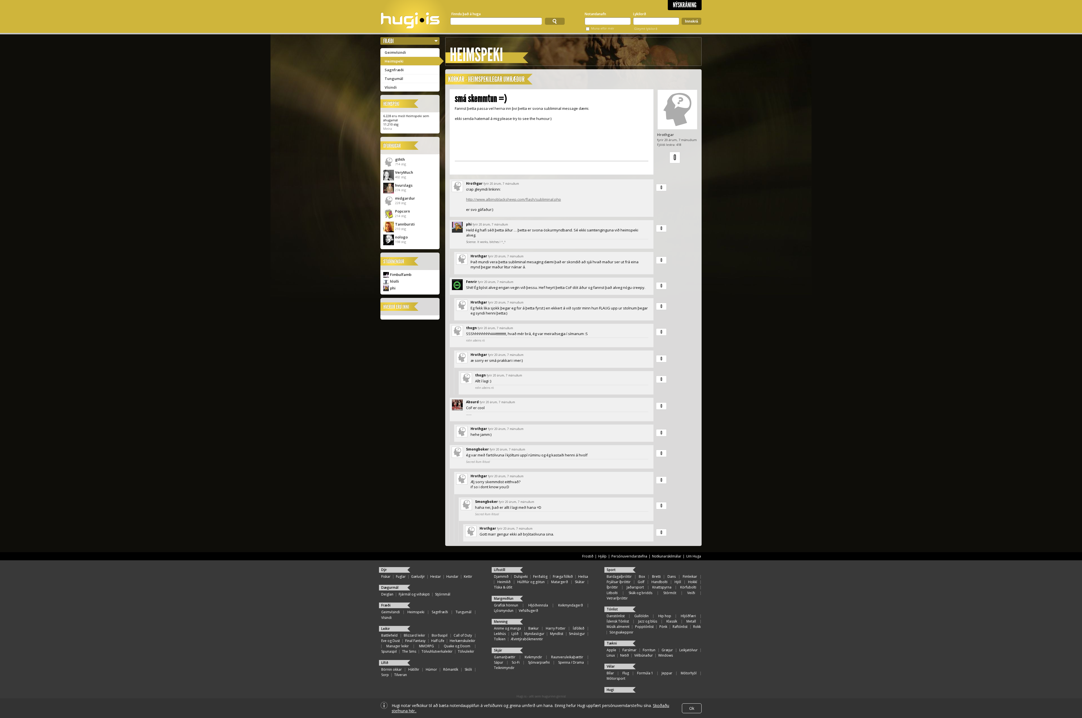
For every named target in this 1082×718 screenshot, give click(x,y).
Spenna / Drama (571, 662)
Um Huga (693, 556)
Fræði (388, 40)
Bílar (610, 673)
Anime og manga (507, 628)
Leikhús (500, 633)
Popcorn (402, 211)
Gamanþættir (504, 657)
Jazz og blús (647, 621)
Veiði (691, 592)
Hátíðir (413, 669)
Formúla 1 (645, 673)
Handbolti (659, 581)
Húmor (431, 669)
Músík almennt (618, 626)
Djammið (501, 576)
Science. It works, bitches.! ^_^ (486, 242)
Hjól (678, 581)
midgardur (405, 198)
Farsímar (629, 650)
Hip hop (664, 616)
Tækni (612, 643)
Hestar (435, 576)
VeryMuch (404, 172)
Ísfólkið (578, 628)
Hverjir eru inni (396, 307)
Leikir (385, 628)
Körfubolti (688, 587)
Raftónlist (680, 626)
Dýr (384, 569)
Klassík (671, 621)
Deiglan (387, 594)
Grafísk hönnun (506, 605)
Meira (387, 128)
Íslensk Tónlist (618, 621)
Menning (501, 621)
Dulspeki (521, 576)
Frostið (587, 556)
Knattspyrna (661, 587)
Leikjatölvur (688, 650)
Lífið (384, 662)
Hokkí (692, 581)
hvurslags (404, 185)
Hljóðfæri (688, 616)
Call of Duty (463, 635)
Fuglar (401, 576)
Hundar (452, 576)
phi (393, 288)
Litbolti (612, 592)
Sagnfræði (394, 69)
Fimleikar (690, 576)
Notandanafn (595, 14)
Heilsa (583, 576)
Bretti (656, 576)
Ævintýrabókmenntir (527, 639)
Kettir (468, 576)
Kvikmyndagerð (570, 605)
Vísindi (391, 87)
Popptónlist (644, 626)
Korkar (456, 79)
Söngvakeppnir (621, 632)
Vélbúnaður (643, 655)
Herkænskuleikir (462, 640)
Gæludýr (418, 576)
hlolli (394, 281)
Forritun (649, 650)
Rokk (697, 626)
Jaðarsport (635, 587)
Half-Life (437, 640)
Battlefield (389, 635)
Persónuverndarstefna (629, 556)
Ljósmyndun (503, 610)
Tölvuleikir (466, 651)
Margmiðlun (503, 598)
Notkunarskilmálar (666, 556)
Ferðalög (540, 576)
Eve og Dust (390, 640)
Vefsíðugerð (528, 610)
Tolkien (499, 639)
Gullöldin (641, 616)
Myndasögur (534, 633)
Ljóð (514, 633)
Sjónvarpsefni (539, 662)
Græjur (667, 650)
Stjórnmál (442, 594)
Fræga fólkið (563, 576)
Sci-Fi (516, 662)
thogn (471, 327)
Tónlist (612, 609)
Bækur (533, 628)
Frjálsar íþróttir (619, 581)
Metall (691, 621)
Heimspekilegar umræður (496, 79)
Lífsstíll (499, 569)
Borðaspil (439, 635)
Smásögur (577, 633)
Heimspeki (394, 61)
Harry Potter (556, 628)
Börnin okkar (391, 669)
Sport (611, 569)
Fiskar (386, 576)
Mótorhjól (689, 673)
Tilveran (400, 674)
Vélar (611, 666)
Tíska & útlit (503, 587)
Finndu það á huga (466, 14)
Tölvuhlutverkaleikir (437, 651)
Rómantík (450, 669)
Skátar (580, 581)
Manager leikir (397, 646)
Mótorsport (616, 678)
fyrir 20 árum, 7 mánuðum (501, 184)
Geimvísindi (395, 52)
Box (642, 576)
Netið (624, 655)
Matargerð (559, 581)
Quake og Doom (457, 646)
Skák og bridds (640, 592)
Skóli (468, 669)
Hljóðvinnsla (538, 605)
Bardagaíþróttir (619, 576)
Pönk (663, 626)
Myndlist (556, 633)
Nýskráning (685, 5)
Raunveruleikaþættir (567, 657)
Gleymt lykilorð (645, 28)
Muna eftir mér (602, 28)
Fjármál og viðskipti (414, 594)
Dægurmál (389, 587)
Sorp (385, 674)
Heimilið (504, 581)
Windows (665, 655)
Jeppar (667, 673)
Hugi (610, 689)
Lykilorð (639, 14)
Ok (691, 708)
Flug (625, 673)
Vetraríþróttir (617, 598)
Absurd (472, 402)
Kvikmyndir (533, 657)
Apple (611, 650)
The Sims (409, 651)
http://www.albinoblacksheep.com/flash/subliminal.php (513, 199)
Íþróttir (612, 587)
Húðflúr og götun (531, 581)
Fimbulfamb (400, 274)
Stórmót (669, 592)
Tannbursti (405, 224)
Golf (641, 581)
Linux (611, 655)
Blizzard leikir (414, 635)
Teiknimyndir (504, 667)
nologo (401, 237)
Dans (672, 576)
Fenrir (471, 281)
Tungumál (394, 78)
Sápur (498, 662)
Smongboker (477, 449)
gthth (400, 159)
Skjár (498, 650)
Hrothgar (665, 134)
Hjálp (602, 556)
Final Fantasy (415, 640)
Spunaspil (389, 651)
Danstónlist (616, 616)
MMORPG (426, 646)
